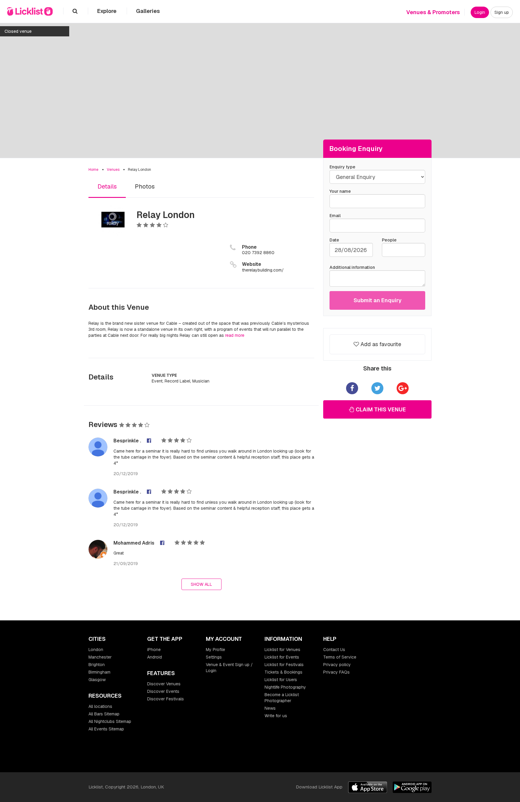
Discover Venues (164, 684)
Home (93, 169)
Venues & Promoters (433, 12)
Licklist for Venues (282, 649)
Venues (113, 169)
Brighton (96, 664)
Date (334, 240)
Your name (340, 191)
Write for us (276, 715)
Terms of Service (339, 657)
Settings (214, 657)
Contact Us (334, 649)
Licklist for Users (281, 679)
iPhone (154, 649)
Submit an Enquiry (377, 300)
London (95, 649)
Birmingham (99, 672)
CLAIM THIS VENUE (380, 409)
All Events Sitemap (106, 729)
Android (154, 657)
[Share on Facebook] (352, 388)
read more (234, 335)
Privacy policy (337, 664)
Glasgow (97, 679)
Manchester (100, 657)
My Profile (215, 649)
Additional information (352, 267)
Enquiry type (342, 167)
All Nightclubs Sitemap (109, 721)
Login (480, 12)
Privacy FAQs (336, 672)
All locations (100, 706)
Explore (107, 11)
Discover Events (163, 691)
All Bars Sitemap (103, 714)
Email (335, 215)
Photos (145, 186)
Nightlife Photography (285, 687)
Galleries (148, 11)
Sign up (501, 12)
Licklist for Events (282, 657)
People (389, 240)
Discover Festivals (165, 699)
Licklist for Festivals (284, 664)
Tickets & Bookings (283, 672)
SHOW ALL (201, 584)
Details (107, 186)
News (270, 708)
